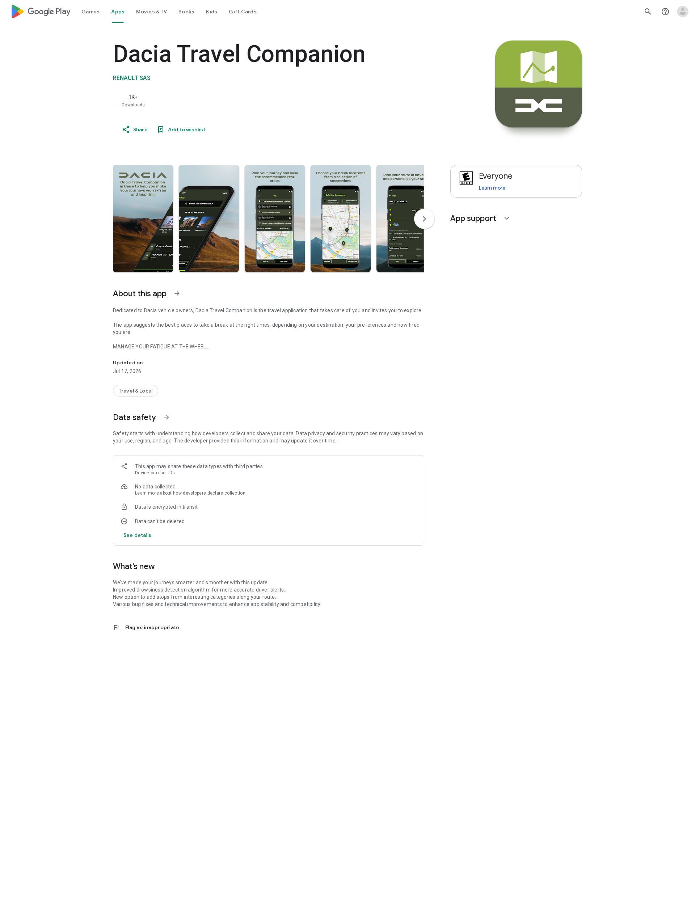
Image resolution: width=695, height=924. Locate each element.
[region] (258, 101)
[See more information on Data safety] (166, 417)
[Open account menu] (682, 11)
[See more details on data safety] (138, 535)
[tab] (90, 11)
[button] (143, 218)
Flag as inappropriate (146, 627)
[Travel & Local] (135, 390)
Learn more (147, 493)
